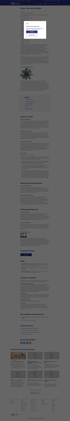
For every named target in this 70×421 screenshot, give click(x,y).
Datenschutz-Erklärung (36, 29)
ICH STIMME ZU (31, 31)
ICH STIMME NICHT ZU (31, 35)
